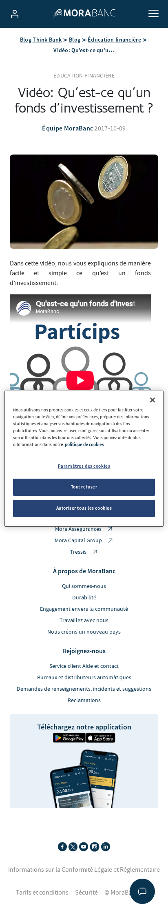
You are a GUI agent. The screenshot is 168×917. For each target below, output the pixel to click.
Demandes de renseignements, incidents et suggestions (84, 689)
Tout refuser (84, 487)
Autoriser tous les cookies (84, 508)
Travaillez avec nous (84, 620)
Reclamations (84, 700)
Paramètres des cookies (84, 466)
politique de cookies (84, 444)
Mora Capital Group (79, 540)
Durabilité (84, 597)
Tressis (79, 552)
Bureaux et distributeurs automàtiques (84, 677)
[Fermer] (152, 400)
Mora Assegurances (79, 529)
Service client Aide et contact (84, 666)
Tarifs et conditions (42, 892)
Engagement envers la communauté (84, 609)
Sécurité (86, 892)
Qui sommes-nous (84, 586)
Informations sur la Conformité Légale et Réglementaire (84, 870)
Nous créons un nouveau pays (84, 632)
